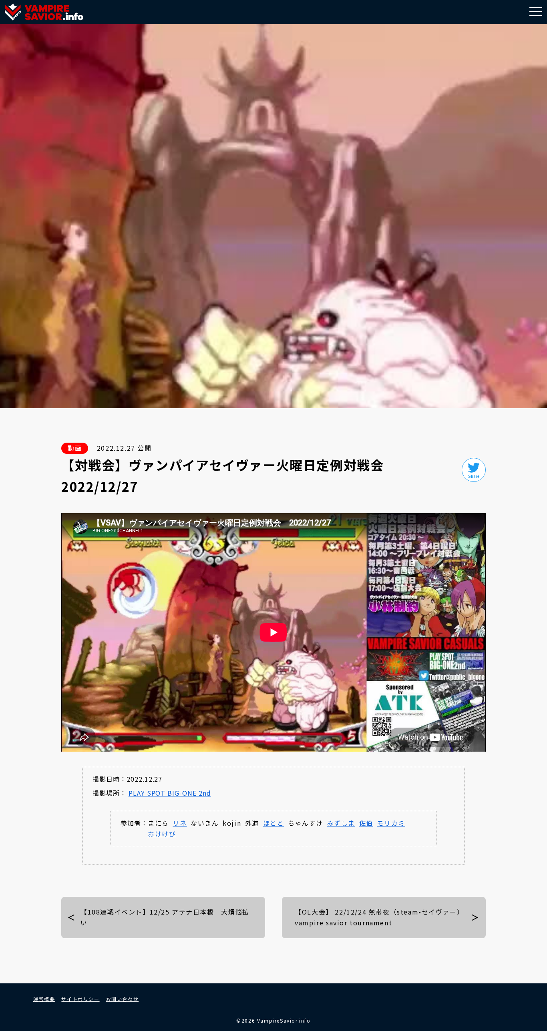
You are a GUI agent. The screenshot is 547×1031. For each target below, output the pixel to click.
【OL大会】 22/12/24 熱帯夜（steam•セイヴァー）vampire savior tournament (379, 917)
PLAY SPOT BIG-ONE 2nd (170, 793)
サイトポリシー (80, 998)
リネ (180, 823)
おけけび (162, 833)
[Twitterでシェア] (474, 470)
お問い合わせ (122, 998)
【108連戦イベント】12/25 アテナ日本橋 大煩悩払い (164, 917)
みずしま (341, 823)
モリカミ (391, 823)
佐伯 (366, 823)
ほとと (273, 823)
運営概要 (44, 998)
